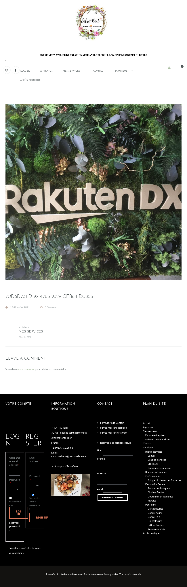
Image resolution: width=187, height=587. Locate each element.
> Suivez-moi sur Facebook (112, 427)
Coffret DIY (154, 516)
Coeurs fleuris (155, 512)
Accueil (146, 423)
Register (42, 517)
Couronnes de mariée (159, 468)
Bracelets (153, 463)
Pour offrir (150, 504)
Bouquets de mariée (156, 472)
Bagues (151, 455)
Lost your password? (14, 526)
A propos (148, 427)
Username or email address (14, 461)
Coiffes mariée (153, 476)
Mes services (150, 431)
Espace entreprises (155, 435)
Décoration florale (155, 484)
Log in (18, 513)
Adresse (101, 473)
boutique (148, 447)
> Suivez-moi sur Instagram (112, 432)
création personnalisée (157, 439)
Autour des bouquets (159, 488)
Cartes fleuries (155, 508)
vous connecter (26, 369)
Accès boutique (151, 533)
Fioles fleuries (155, 520)
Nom (99, 450)
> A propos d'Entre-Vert (64, 466)
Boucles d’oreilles (157, 459)
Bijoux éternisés (153, 451)
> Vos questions (14, 552)
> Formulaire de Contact (110, 422)
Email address (34, 459)
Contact (147, 443)
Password (14, 481)
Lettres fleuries (155, 525)
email (100, 489)
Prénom (101, 458)
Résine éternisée (156, 529)
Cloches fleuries (156, 492)
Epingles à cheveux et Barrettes (164, 480)
